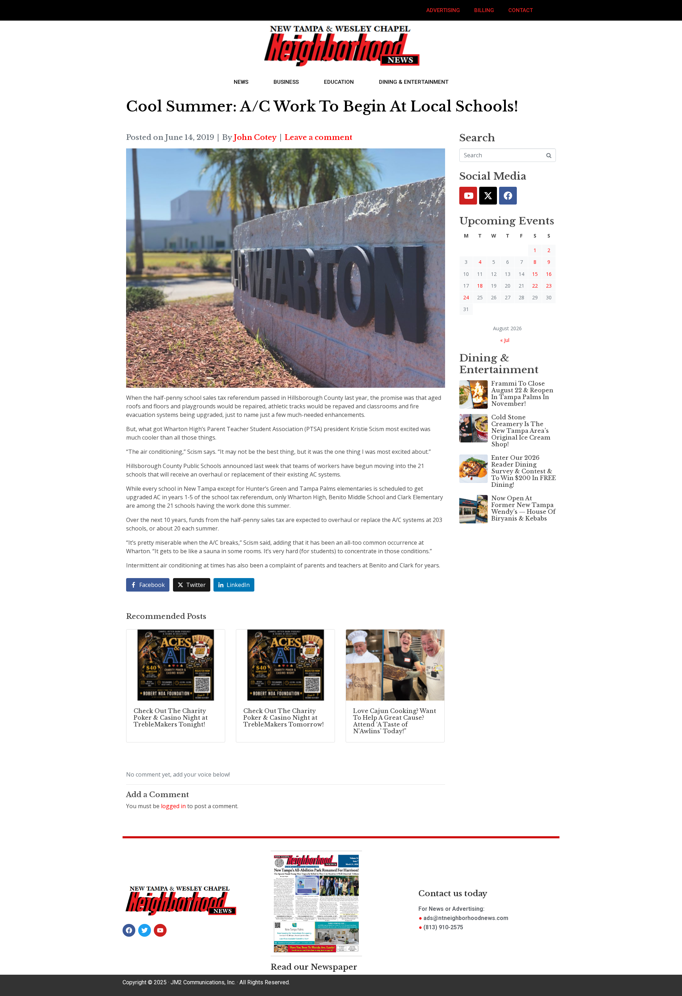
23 (549, 285)
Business (286, 82)
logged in (173, 806)
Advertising (443, 10)
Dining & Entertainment (414, 82)
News (241, 82)
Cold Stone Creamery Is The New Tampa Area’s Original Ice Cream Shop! (521, 431)
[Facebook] (508, 196)
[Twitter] (488, 196)
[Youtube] (468, 196)
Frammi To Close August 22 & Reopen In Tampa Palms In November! (522, 394)
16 (549, 274)
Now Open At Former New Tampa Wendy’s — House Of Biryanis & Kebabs (523, 508)
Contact (520, 10)
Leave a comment (318, 137)
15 (535, 274)
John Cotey (255, 137)
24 (466, 297)
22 (535, 285)
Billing (484, 10)
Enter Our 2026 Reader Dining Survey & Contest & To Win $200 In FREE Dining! (523, 471)
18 (480, 285)
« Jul (504, 340)
